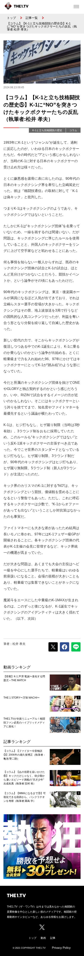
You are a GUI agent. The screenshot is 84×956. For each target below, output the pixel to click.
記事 (52, 937)
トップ (11, 17)
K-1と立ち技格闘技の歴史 (47, 130)
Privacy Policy (61, 947)
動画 (43, 937)
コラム (73, 130)
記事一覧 (32, 17)
